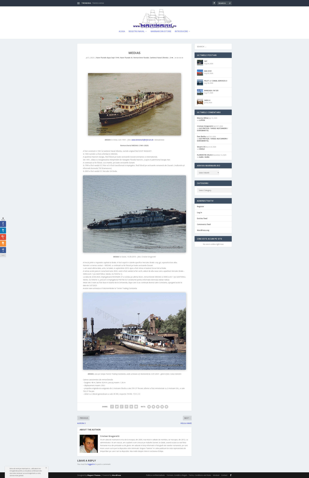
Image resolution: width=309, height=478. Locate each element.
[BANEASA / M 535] (200, 92)
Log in (199, 212)
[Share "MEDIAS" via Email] (136, 406)
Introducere (181, 31)
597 (205, 61)
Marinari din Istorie (161, 31)
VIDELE (202, 149)
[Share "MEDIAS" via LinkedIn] (131, 406)
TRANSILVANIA (98, 3)
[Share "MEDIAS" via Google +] (121, 406)
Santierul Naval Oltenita (159, 57)
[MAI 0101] (200, 73)
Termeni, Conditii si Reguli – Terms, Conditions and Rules (189, 475)
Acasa (122, 31)
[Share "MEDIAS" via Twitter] (116, 406)
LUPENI (202, 120)
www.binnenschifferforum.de (142, 140)
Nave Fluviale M (126, 57)
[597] (200, 63)
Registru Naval (136, 31)
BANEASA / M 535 (211, 90)
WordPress (116, 475)
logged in (91, 464)
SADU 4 (207, 100)
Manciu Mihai (202, 118)
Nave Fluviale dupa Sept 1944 (107, 57)
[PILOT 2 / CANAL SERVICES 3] (200, 82)
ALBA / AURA (204, 157)
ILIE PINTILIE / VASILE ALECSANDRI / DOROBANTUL (212, 129)
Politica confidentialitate (155, 475)
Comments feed (204, 224)
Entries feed (202, 218)
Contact (224, 475)
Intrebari (216, 475)
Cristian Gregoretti (109, 436)
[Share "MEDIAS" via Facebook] (112, 406)
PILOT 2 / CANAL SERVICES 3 (215, 81)
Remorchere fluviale (141, 57)
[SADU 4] (200, 102)
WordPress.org (203, 230)
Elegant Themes (93, 475)
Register (200, 206)
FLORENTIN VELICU (205, 155)
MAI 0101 (208, 71)
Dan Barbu (201, 136)
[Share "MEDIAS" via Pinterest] (126, 406)
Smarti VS (201, 147)
